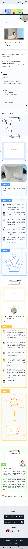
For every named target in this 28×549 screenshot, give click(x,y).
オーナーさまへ (15, 540)
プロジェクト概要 (6, 540)
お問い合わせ (22, 540)
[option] (14, 151)
